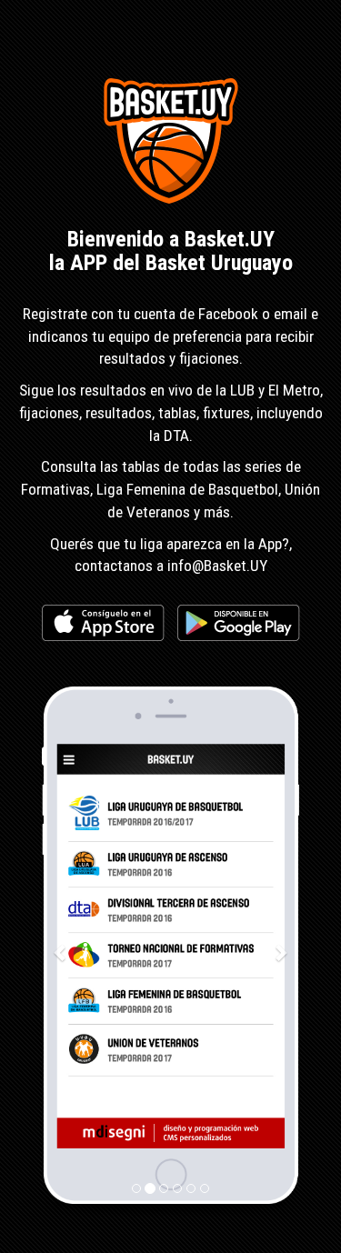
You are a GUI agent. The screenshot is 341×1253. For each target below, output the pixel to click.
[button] (61, 952)
